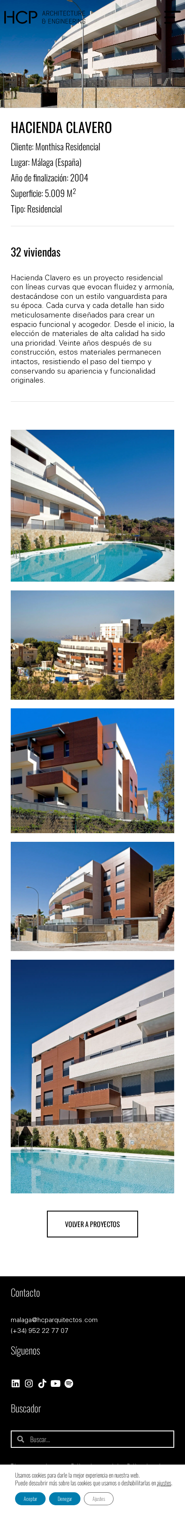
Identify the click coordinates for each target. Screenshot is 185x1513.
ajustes (164, 1483)
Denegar (65, 1498)
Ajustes (98, 1498)
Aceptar (30, 1498)
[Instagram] (28, 1383)
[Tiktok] (41, 1383)
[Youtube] (55, 1383)
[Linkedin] (15, 1383)
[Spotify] (68, 1383)
